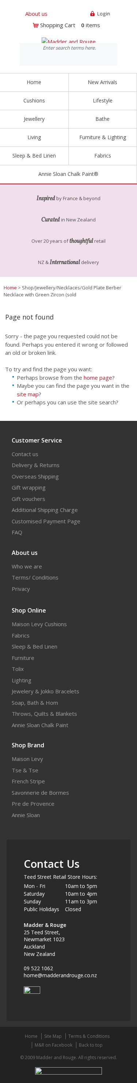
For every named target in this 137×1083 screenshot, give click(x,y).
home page (98, 377)
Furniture (23, 657)
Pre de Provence (33, 803)
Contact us (25, 454)
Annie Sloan (26, 815)
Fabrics (21, 635)
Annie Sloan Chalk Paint (40, 725)
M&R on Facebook (53, 1045)
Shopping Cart (57, 25)
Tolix (18, 668)
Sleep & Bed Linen (34, 646)
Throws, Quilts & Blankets (44, 713)
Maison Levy (27, 758)
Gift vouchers (28, 498)
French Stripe (28, 781)
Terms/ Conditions (35, 577)
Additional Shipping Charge (45, 509)
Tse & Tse (25, 770)
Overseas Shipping (35, 476)
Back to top (91, 1045)
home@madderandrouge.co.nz (60, 975)
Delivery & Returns (36, 465)
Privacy (21, 588)
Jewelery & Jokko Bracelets (45, 691)
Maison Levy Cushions (39, 624)
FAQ (17, 532)
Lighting (21, 680)
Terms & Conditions (89, 1036)
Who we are (27, 566)
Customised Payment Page (46, 521)
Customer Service (37, 440)
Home (34, 82)
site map (28, 394)
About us (36, 13)
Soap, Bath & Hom (35, 702)
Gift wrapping (29, 487)
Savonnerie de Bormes (40, 792)
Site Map (53, 1036)
